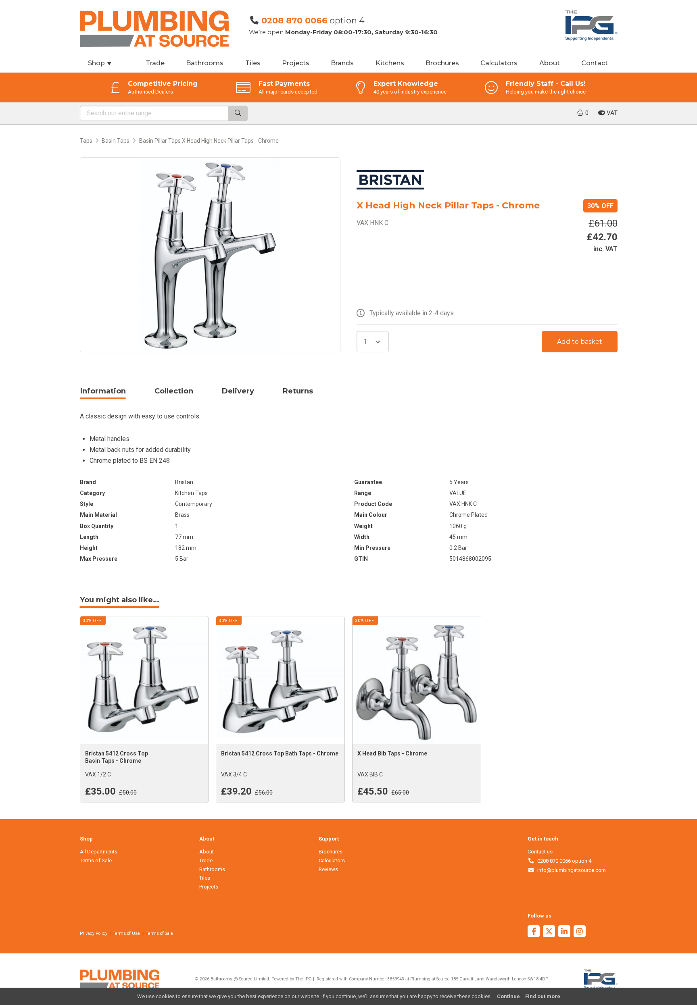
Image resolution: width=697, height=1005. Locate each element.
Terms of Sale (96, 860)
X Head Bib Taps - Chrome (392, 753)
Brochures (442, 63)
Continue (508, 996)
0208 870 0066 (294, 20)
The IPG (303, 979)
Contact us (540, 852)
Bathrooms (204, 63)
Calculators (499, 63)
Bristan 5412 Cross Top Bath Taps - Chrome (279, 753)
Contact (594, 63)
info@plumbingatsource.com (570, 870)
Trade (155, 63)
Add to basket (579, 341)
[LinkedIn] (564, 932)
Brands (342, 63)
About (549, 63)
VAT (611, 113)
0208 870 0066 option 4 (562, 861)
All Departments (98, 852)
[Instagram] (580, 932)
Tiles (253, 63)
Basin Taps (115, 140)
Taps (86, 140)
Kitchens (390, 63)
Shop (100, 63)
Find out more (542, 996)
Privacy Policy (93, 933)
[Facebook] (534, 932)
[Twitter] (549, 932)
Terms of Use (126, 933)
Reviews (328, 869)
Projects (295, 63)
